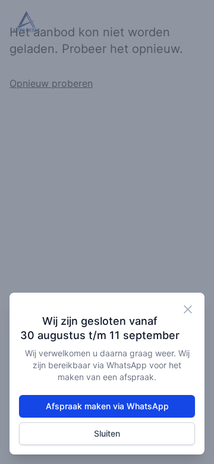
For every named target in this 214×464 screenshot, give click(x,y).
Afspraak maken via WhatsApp (107, 406)
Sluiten (107, 433)
